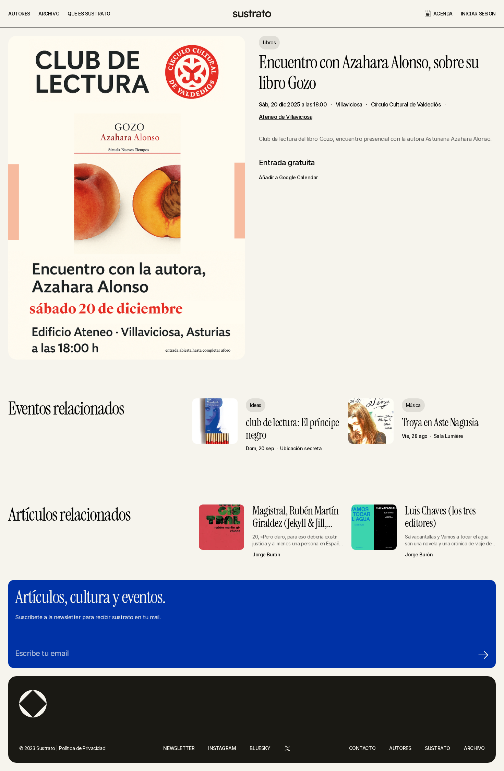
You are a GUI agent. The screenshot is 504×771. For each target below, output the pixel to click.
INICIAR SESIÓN (478, 13)
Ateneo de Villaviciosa (285, 116)
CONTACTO (362, 748)
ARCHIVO (48, 13)
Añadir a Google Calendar (288, 177)
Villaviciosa (349, 104)
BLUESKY (260, 748)
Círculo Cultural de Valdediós (405, 104)
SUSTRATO (437, 748)
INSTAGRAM (222, 748)
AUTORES (19, 13)
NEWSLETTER (178, 748)
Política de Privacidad (82, 748)
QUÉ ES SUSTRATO (89, 13)
